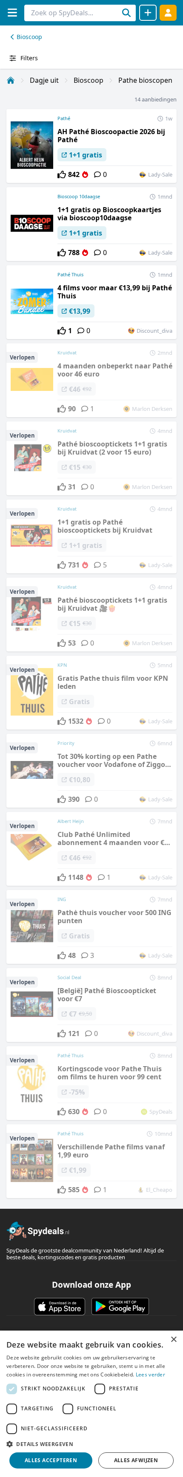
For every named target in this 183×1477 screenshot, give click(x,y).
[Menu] (12, 12)
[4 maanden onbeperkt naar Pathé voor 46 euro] (91, 380)
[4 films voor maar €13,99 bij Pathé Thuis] (91, 302)
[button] (91, 1444)
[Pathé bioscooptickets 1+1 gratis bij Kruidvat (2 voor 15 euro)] (91, 458)
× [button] (173, 1340)
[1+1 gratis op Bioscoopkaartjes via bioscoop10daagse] (91, 224)
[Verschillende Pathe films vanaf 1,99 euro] (91, 1161)
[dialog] (91, 1404)
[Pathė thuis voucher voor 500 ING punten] (91, 927)
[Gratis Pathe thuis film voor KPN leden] (91, 693)
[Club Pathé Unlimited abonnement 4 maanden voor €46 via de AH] (91, 849)
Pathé (63, 118)
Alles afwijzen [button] (136, 1460)
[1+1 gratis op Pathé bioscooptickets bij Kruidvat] (91, 536)
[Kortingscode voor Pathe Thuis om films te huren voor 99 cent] (91, 1083)
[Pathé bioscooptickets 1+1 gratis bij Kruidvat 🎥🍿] (91, 614)
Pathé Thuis (70, 274)
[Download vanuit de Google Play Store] (120, 1306)
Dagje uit (44, 80)
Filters (29, 58)
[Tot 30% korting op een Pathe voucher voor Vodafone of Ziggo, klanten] (91, 771)
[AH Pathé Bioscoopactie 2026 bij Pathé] (91, 146)
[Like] (61, 174)
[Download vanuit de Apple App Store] (59, 1306)
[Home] (10, 80)
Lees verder (150, 1374)
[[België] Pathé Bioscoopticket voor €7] (91, 1005)
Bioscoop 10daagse (78, 196)
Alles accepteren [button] (51, 1460)
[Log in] (168, 12)
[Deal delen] (148, 13)
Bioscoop (29, 37)
